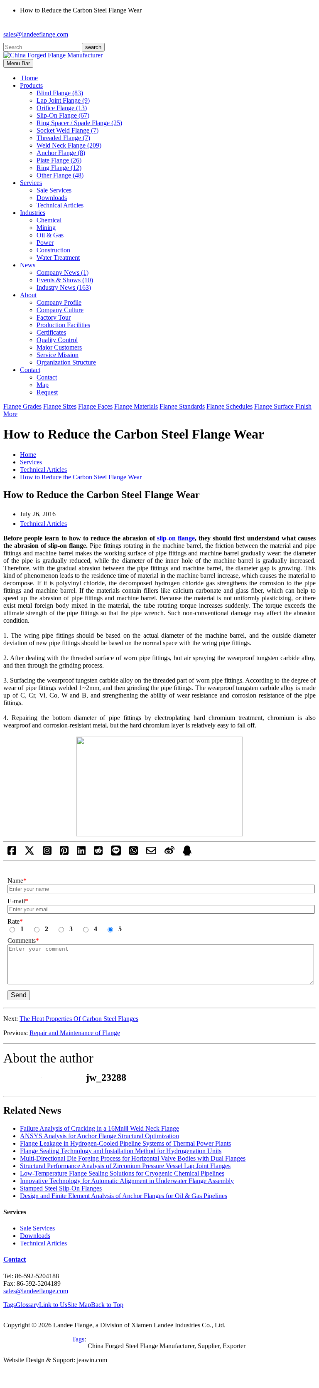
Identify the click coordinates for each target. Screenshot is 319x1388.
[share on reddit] (98, 853)
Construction (53, 250)
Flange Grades (22, 406)
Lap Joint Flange (63, 100)
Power (45, 242)
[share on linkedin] (81, 853)
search (93, 47)
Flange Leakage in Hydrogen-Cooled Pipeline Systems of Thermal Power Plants (125, 1143)
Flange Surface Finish (283, 406)
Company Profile (59, 302)
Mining (46, 227)
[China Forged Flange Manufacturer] (53, 55)
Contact (47, 377)
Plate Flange (59, 160)
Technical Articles (60, 205)
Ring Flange (59, 167)
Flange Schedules (229, 406)
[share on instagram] (47, 853)
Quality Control (57, 339)
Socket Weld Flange (67, 130)
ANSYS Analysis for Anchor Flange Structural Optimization (99, 1135)
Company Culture (60, 309)
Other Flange (60, 175)
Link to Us (53, 1304)
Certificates (51, 332)
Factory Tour (54, 317)
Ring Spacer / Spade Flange (79, 122)
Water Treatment (58, 257)
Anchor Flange (61, 152)
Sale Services (54, 190)
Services (31, 462)
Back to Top (107, 1304)
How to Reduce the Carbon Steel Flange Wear (81, 477)
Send (19, 994)
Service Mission (58, 354)
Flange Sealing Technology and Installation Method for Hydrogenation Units (120, 1150)
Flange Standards (182, 406)
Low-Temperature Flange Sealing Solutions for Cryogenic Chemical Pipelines (122, 1173)
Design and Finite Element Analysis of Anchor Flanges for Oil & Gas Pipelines (123, 1195)
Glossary (27, 1304)
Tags (9, 1304)
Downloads (52, 197)
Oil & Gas (50, 235)
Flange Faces (95, 406)
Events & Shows (65, 280)
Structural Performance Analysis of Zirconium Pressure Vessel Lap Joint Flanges (125, 1165)
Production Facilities (63, 324)
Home (28, 454)
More (10, 413)
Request (47, 392)
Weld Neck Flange (69, 145)
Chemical (49, 220)
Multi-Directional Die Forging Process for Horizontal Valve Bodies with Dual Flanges (132, 1158)
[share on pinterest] (64, 853)
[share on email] (151, 853)
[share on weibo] (169, 853)
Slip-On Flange (63, 115)
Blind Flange (60, 92)
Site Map (79, 1304)
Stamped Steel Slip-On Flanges (61, 1188)
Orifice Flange (62, 107)
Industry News (64, 287)
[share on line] (116, 853)
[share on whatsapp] (133, 853)
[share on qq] (187, 853)
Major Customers (59, 347)
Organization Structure (66, 362)
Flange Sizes (59, 406)
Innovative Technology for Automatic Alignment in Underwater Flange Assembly (127, 1180)
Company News (62, 272)
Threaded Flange (63, 137)
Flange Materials (136, 406)
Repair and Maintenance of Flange (74, 1032)
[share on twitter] (29, 853)
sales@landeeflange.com (35, 34)
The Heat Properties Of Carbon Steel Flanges (79, 1018)
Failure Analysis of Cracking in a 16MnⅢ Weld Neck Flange (99, 1128)
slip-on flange (176, 538)
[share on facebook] (11, 853)
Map (43, 384)
